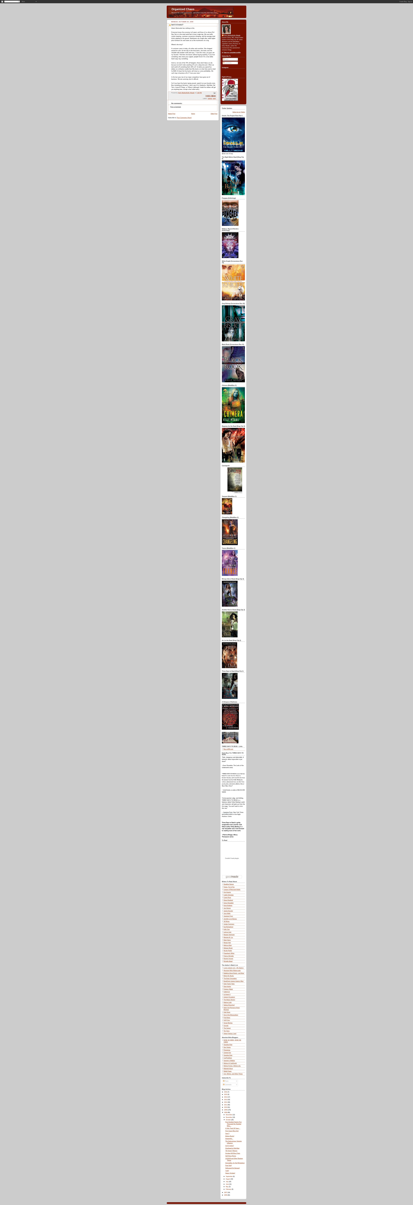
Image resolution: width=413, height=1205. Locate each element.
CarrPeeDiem (228, 1058)
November (229, 1117)
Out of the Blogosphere (231, 1015)
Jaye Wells (227, 913)
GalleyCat (227, 992)
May (227, 1186)
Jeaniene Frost (228, 916)
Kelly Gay (227, 929)
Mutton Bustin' (229, 1136)
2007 (226, 1192)
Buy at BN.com (228, 749)
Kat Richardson (228, 927)
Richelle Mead (228, 961)
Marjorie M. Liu (228, 937)
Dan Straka (227, 1047)
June (227, 1184)
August (228, 1179)
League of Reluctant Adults (232, 889)
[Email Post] (214, 93)
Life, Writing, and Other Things (233, 1074)
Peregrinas (227, 1050)
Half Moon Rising (230, 1156)
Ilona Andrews (228, 905)
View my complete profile (231, 52)
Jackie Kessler (228, 911)
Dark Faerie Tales (229, 984)
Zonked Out (227, 1052)
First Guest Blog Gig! (232, 1131)
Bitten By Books (229, 976)
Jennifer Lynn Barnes (230, 919)
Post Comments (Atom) (184, 117)
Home (193, 114)
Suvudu (226, 1025)
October (228, 1120)
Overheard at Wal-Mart (232, 1148)
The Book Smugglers (230, 978)
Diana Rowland (228, 900)
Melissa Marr (228, 945)
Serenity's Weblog (229, 1060)
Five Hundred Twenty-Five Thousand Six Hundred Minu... (233, 1124)
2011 (226, 1105)
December (229, 1114)
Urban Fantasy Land (230, 1033)
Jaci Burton (227, 908)
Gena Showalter (228, 903)
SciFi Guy (227, 1020)
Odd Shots (227, 1012)
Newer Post (171, 114)
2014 (226, 1097)
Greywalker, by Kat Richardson (235, 1163)
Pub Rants (227, 1017)
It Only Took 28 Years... (232, 1128)
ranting (210, 98)
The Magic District (229, 1000)
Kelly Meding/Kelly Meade (232, 35)
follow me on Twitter (239, 112)
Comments (228, 63)
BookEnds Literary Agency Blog (233, 981)
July (227, 1181)
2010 (226, 1107)
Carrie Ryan (227, 897)
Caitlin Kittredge (228, 895)
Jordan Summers (229, 924)
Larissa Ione (227, 932)
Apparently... (229, 1138)
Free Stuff (228, 1165)
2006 (226, 1195)
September (229, 1176)
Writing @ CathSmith (230, 1063)
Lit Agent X (227, 994)
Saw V (227, 1133)
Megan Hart (227, 942)
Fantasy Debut (228, 989)
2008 (226, 1112)
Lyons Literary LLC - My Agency (234, 968)
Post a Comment (175, 107)
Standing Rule (228, 1044)
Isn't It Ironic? (229, 1146)
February (229, 1189)
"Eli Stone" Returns (231, 1151)
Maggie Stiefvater (229, 934)
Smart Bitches (228, 1023)
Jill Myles (227, 921)
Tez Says (227, 1031)
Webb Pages (228, 1071)
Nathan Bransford (229, 1005)
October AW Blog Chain (232, 1153)
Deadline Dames (229, 884)
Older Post (214, 114)
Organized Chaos (183, 9)
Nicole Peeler (228, 950)
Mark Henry (227, 940)
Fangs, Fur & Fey (229, 887)
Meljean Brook (228, 948)
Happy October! (230, 1173)
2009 (226, 1110)
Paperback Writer (229, 953)
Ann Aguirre (227, 892)
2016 (226, 1092)
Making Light (228, 1002)
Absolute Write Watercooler (232, 970)
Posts (226, 59)
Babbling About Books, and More (234, 973)
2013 (226, 1099)
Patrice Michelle (229, 956)
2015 (226, 1094)
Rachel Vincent (228, 958)
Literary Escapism (229, 997)
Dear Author (227, 986)
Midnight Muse (228, 1068)
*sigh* (227, 1171)
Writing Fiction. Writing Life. (232, 1066)
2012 (226, 1102)
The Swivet (227, 1028)
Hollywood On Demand (232, 1168)
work (214, 98)
